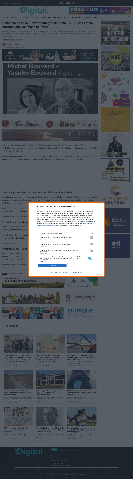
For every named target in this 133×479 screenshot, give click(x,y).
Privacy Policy (77, 272)
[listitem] (66, 233)
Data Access (66, 272)
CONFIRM (52, 265)
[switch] (90, 237)
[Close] (100, 207)
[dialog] (66, 239)
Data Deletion (55, 272)
